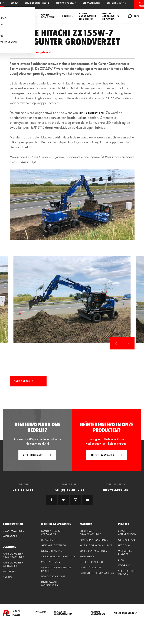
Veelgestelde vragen (126, 572)
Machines (67, 16)
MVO (121, 559)
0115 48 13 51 (23, 490)
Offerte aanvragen (141, 4)
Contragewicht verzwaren (52, 532)
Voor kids (125, 565)
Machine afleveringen (37, 3)
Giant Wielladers (91, 567)
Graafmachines (13, 530)
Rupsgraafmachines (93, 550)
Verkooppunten (91, 3)
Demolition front (53, 576)
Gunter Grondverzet (91, 113)
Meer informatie (33, 455)
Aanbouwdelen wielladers (13, 564)
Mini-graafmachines (94, 539)
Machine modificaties (48, 16)
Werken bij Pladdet (125, 552)
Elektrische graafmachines (90, 532)
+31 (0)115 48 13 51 (69, 490)
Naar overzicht (23, 381)
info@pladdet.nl (115, 490)
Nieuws (14, 3)
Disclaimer (40, 611)
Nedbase (132, 613)
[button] (116, 343)
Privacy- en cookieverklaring (63, 613)
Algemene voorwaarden (98, 613)
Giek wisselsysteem (53, 545)
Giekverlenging (52, 550)
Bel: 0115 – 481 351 (117, 3)
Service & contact (66, 3)
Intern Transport (91, 561)
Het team (124, 545)
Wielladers (10, 536)
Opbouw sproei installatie (58, 556)
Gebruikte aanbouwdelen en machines (110, 16)
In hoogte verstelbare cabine (56, 569)
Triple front (49, 539)
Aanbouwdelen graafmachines (13, 555)
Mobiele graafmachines (96, 545)
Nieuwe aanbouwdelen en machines (87, 16)
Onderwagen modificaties (50, 583)
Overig (7, 577)
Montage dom (51, 561)
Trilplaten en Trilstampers (97, 573)
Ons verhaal (126, 539)
